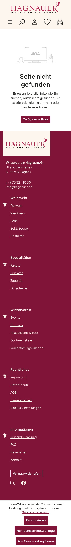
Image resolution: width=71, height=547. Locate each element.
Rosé (14, 221)
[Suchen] (22, 23)
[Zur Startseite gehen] (35, 7)
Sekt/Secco (19, 228)
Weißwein (17, 213)
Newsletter (18, 452)
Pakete (15, 265)
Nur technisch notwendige (36, 531)
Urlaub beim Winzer (24, 333)
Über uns (16, 325)
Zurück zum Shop (35, 119)
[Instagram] (12, 482)
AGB (13, 392)
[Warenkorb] (60, 22)
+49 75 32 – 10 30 (18, 182)
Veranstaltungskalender (27, 348)
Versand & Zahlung (23, 437)
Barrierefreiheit (21, 400)
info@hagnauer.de (19, 187)
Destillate (17, 236)
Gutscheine (18, 288)
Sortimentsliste (21, 340)
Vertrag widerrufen (26, 473)
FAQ (13, 444)
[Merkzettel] (47, 22)
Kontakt (16, 460)
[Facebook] (23, 482)
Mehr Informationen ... (35, 512)
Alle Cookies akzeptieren (36, 541)
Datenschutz (19, 385)
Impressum (18, 377)
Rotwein (16, 205)
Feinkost (16, 273)
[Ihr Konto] (34, 22)
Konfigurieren (36, 520)
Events (15, 317)
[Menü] (10, 23)
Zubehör (16, 281)
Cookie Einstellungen (25, 408)
